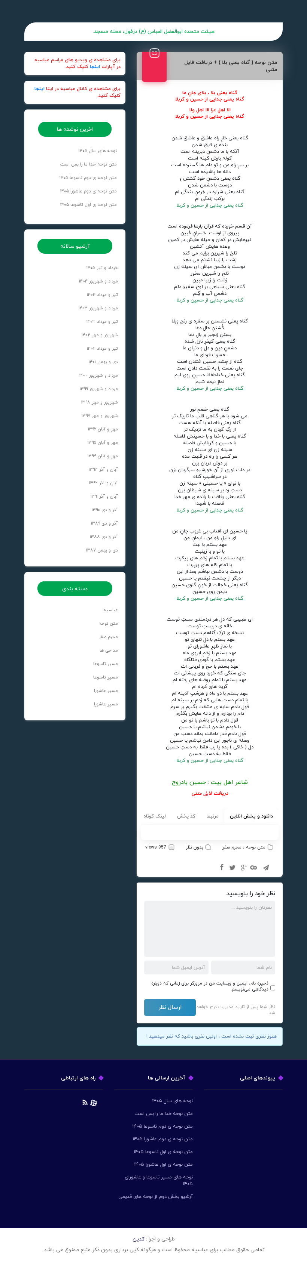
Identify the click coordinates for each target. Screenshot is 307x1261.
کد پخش (186, 816)
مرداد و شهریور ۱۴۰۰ (98, 375)
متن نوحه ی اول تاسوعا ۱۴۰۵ (88, 205)
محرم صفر (231, 847)
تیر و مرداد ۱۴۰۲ (102, 349)
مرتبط (213, 816)
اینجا (95, 67)
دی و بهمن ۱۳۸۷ (102, 550)
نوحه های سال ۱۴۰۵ (98, 151)
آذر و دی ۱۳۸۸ (104, 537)
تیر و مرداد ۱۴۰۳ (102, 322)
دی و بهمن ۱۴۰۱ (103, 362)
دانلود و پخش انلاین (251, 816)
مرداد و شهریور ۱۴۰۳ (98, 308)
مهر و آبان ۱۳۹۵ (103, 443)
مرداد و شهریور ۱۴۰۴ (98, 281)
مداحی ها (109, 650)
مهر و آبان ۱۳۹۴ (103, 456)
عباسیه (110, 610)
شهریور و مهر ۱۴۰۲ (100, 335)
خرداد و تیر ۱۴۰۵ (102, 268)
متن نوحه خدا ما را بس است (88, 164)
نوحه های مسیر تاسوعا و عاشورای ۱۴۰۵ (159, 1180)
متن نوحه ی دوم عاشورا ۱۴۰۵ (88, 191)
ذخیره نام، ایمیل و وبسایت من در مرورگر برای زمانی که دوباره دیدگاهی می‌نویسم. (209, 986)
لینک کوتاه (154, 816)
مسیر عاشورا (106, 691)
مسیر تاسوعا (105, 664)
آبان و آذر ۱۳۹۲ (103, 483)
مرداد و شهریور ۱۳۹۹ (99, 389)
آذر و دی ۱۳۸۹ (104, 523)
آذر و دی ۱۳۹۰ (105, 510)
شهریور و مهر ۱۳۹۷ (100, 416)
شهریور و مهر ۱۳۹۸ (99, 402)
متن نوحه (255, 847)
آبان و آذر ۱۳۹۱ (104, 497)
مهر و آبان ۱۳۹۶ (103, 429)
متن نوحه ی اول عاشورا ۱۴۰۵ (163, 1164)
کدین (139, 1239)
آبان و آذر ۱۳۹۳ (103, 470)
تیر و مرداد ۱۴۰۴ (102, 295)
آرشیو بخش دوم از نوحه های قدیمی (155, 1196)
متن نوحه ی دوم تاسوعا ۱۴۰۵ (88, 178)
